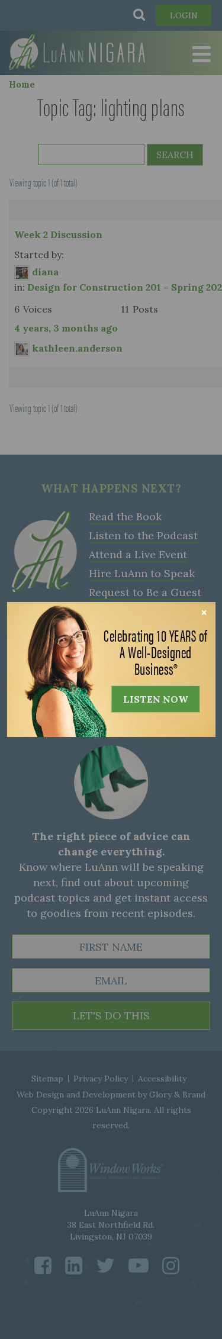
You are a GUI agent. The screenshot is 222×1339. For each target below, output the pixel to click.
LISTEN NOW (155, 699)
